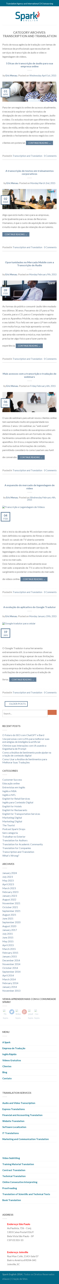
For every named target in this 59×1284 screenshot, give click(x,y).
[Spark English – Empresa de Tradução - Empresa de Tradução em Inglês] (27, 15)
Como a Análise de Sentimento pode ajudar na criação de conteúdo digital (26, 754)
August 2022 (9, 899)
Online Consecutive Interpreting (19, 1182)
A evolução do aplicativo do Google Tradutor (29, 607)
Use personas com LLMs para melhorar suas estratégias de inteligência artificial (25, 740)
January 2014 (9, 986)
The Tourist (8, 825)
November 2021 (11, 903)
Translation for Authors (15, 840)
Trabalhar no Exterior (13, 836)
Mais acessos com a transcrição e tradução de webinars (29, 375)
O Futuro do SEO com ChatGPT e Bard (23, 735)
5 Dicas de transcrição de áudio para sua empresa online (29, 65)
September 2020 (11, 922)
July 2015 (7, 933)
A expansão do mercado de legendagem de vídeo (30, 487)
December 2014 (11, 960)
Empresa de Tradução (13, 1048)
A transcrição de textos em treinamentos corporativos (30, 172)
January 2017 (9, 929)
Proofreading (9, 1188)
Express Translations (13, 1109)
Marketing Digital (12, 817)
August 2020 (9, 926)
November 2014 (11, 964)
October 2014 (10, 967)
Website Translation (13, 1121)
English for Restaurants (14, 810)
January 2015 (9, 956)
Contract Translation (13, 1170)
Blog (4, 1072)
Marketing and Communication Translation (25, 1139)
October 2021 (10, 907)
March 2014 (9, 979)
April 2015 (8, 945)
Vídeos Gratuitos (11, 1060)
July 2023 (7, 876)
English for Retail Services (16, 798)
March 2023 (9, 888)
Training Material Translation (18, 1164)
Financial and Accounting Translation (22, 1115)
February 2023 (10, 891)
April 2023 (8, 884)
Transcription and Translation (27, 156)
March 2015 (9, 948)
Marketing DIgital (12, 821)
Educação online (11, 783)
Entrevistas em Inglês (13, 787)
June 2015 (7, 937)
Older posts (17, 703)
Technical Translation (14, 1176)
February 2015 (10, 952)
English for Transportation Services (21, 813)
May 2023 (8, 880)
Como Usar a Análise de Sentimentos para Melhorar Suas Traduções (24, 761)
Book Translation (11, 1200)
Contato (7, 1078)
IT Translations (10, 1133)
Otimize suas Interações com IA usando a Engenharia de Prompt (24, 747)
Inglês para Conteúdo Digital (17, 802)
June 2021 (7, 918)
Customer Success (12, 779)
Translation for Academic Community (22, 844)
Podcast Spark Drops (13, 829)
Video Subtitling (11, 1158)
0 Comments (50, 156)
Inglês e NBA (9, 791)
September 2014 (11, 971)
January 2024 (9, 872)
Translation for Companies (16, 847)
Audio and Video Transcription (18, 1103)
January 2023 (9, 895)
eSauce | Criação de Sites (15, 1279)
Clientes (6, 1066)
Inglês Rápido (9, 1054)
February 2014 (10, 983)
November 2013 (11, 990)
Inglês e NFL (9, 794)
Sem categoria (10, 832)
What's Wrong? (10, 855)
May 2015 (8, 941)
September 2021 (11, 910)
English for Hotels (12, 806)
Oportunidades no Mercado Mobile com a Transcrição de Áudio (29, 264)
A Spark (6, 1042)
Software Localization (14, 1127)
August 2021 (9, 914)
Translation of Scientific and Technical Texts (26, 1194)
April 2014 (8, 975)
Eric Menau (11, 75)
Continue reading (39, 143)
